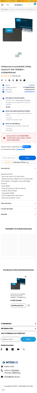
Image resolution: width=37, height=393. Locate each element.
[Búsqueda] (8, 5)
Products (12, 9)
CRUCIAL (32, 85)
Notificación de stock (19, 306)
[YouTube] (18, 349)
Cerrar (35, 2)
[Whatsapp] (24, 80)
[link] (3, 390)
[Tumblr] (13, 80)
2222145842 (15, 370)
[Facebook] (2, 80)
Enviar (27, 158)
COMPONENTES (29, 92)
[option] (18, 29)
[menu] (2, 5)
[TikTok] (12, 349)
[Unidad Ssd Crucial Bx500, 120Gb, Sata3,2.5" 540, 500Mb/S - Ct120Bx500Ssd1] (18, 283)
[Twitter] (6, 80)
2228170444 (16, 373)
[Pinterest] (9, 80)
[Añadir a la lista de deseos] (29, 305)
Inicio (5, 9)
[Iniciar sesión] (29, 5)
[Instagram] (7, 349)
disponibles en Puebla (23, 100)
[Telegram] (17, 80)
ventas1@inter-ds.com (12, 377)
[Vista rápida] (25, 276)
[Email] (21, 80)
